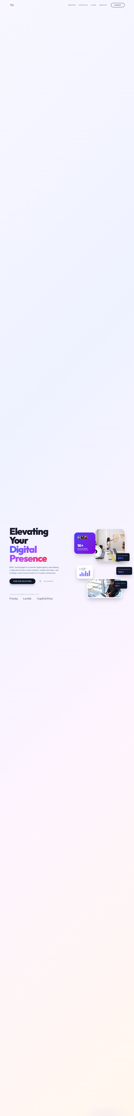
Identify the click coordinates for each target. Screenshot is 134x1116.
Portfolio (83, 5)
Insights (103, 5)
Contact (117, 5)
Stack (93, 5)
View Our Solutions (22, 581)
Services (72, 5)
